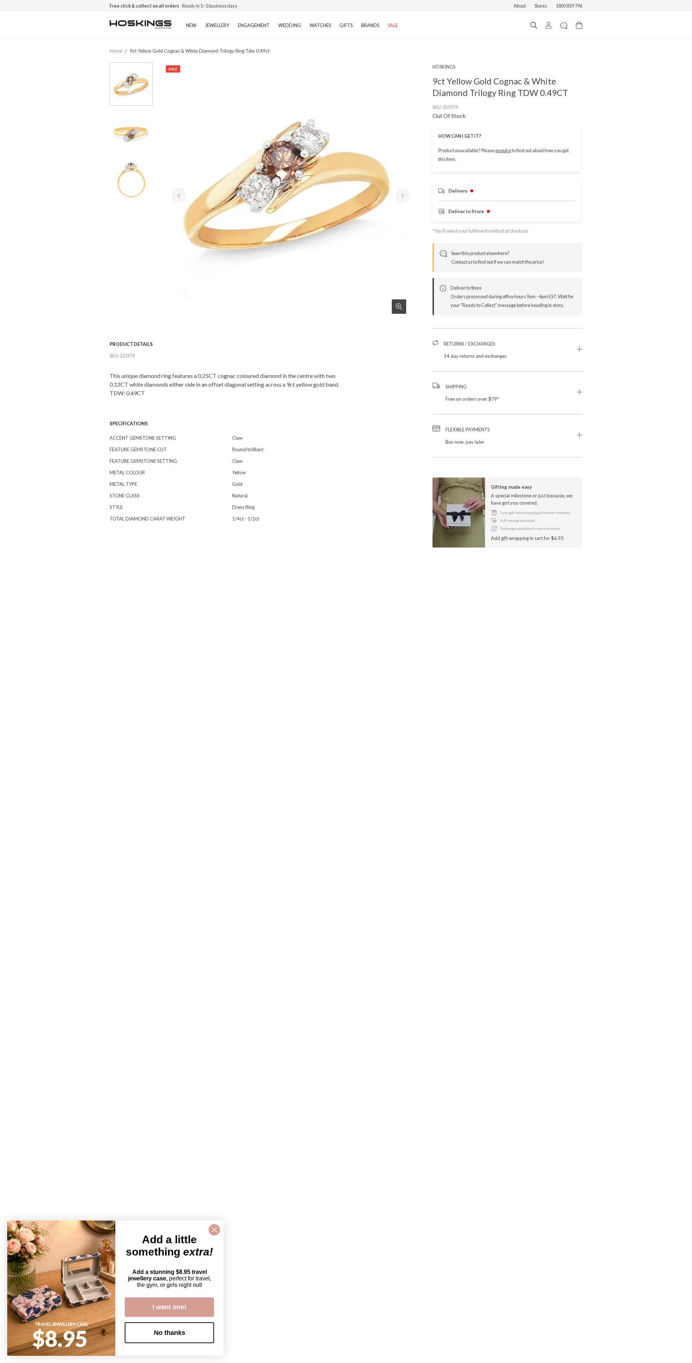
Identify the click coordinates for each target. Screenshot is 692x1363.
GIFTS (346, 25)
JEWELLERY (217, 25)
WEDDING (289, 25)
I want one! (169, 1307)
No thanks (169, 1332)
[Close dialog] (214, 1229)
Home (116, 51)
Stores (540, 6)
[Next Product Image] (402, 195)
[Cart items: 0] (579, 25)
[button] (507, 349)
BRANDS (370, 25)
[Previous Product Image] (179, 195)
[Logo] (141, 25)
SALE (393, 25)
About (520, 6)
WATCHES (320, 25)
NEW (191, 25)
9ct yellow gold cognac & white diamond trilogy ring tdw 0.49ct (200, 51)
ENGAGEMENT (254, 25)
